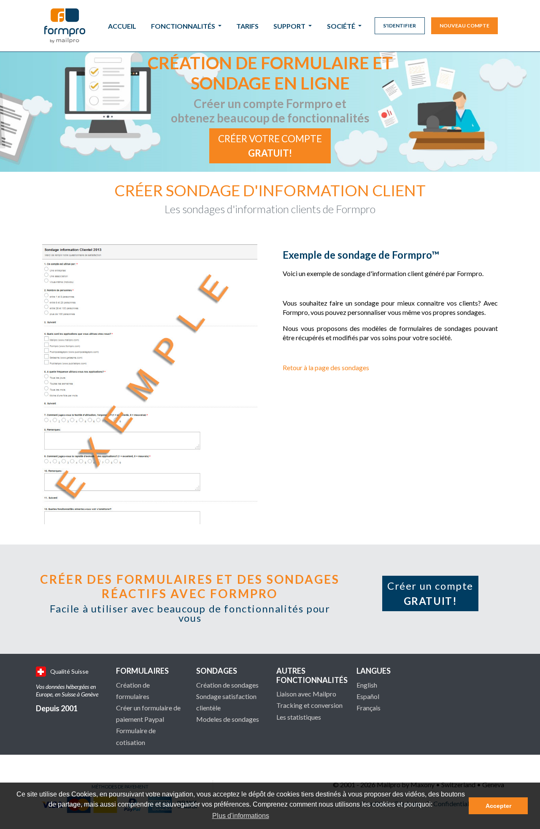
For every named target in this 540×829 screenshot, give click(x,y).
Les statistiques (298, 717)
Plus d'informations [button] (240, 815)
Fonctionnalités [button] (183, 26)
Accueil (122, 26)
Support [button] (290, 26)
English (366, 685)
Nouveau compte (464, 25)
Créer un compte (430, 593)
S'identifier (399, 25)
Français (368, 708)
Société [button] (341, 26)
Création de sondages (227, 685)
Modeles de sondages (227, 719)
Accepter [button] (498, 805)
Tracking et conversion (309, 705)
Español (367, 696)
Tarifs (247, 26)
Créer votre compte (270, 146)
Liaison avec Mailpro (306, 694)
